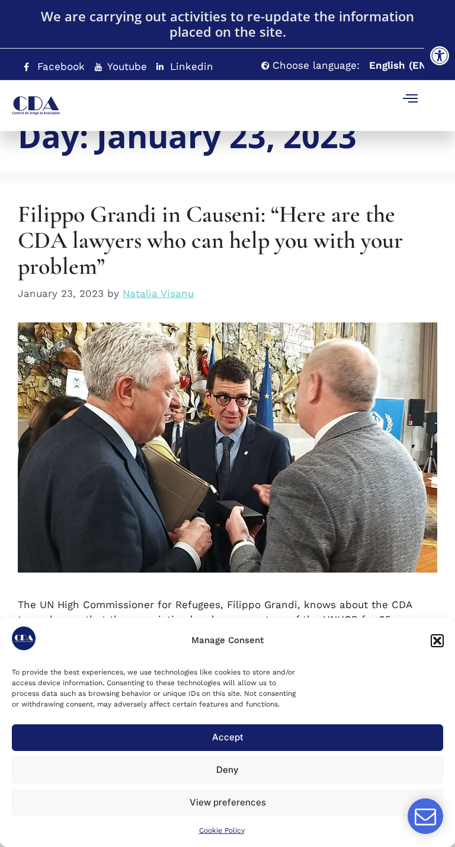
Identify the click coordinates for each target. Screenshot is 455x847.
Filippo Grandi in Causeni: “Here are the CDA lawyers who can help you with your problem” (210, 240)
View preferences (228, 802)
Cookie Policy (222, 830)
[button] (439, 55)
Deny (227, 769)
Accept (227, 737)
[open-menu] (410, 100)
